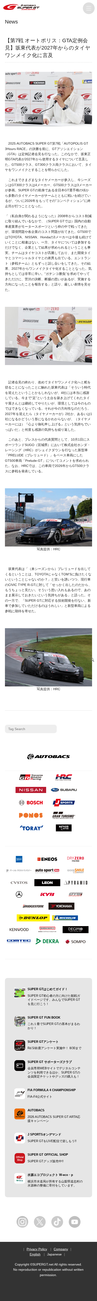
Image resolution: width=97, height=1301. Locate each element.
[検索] (92, 660)
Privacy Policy (37, 1249)
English (35, 1254)
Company (61, 1249)
